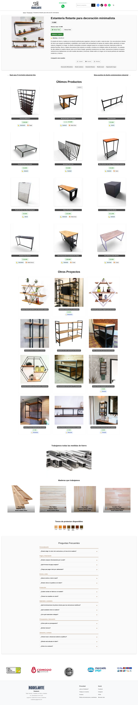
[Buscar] (93, 5)
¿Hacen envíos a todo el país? (49, 578)
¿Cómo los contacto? (47, 646)
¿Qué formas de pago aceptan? (50, 564)
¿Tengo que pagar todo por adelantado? (52, 569)
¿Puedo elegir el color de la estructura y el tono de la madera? (58, 551)
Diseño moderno (79, 66)
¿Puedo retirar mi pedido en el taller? (51, 583)
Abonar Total (56, 29)
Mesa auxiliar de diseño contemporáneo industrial (111, 75)
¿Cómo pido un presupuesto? (49, 623)
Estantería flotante (90, 66)
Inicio (24, 12)
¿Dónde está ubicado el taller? (49, 641)
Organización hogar (111, 66)
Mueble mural (100, 66)
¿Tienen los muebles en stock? (49, 596)
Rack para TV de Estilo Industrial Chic (23, 75)
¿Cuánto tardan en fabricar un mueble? (52, 591)
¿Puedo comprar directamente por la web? (53, 560)
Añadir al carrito (57, 34)
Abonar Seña (67, 29)
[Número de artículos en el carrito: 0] (113, 5)
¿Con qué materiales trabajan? (49, 614)
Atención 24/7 (63, 2)
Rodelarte (36, 691)
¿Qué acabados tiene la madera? (50, 610)
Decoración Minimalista (67, 66)
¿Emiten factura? (46, 628)
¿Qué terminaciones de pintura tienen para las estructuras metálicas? (61, 605)
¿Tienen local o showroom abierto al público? (54, 636)
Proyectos (29, 12)
